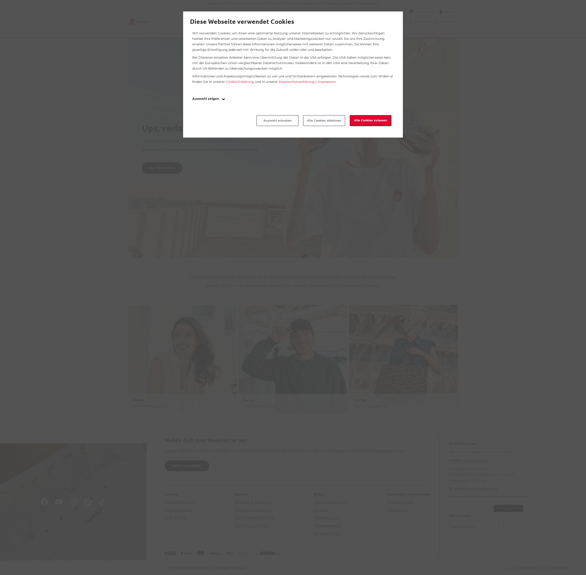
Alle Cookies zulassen (370, 120)
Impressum (326, 82)
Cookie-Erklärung (240, 82)
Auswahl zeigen (206, 99)
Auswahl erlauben (277, 120)
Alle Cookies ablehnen (324, 120)
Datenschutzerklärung (297, 82)
